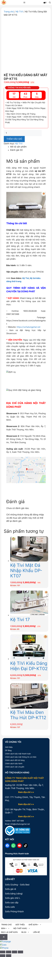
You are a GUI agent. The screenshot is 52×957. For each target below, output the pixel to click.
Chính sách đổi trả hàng (15, 760)
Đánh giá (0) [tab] (16, 150)
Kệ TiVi (19, 11)
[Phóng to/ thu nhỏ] (2, 952)
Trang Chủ (6, 924)
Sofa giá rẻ (10, 889)
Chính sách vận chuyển (14, 767)
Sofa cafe (10, 907)
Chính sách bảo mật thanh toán (18, 754)
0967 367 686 (17, 821)
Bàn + (4, 928)
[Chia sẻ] (14, 952)
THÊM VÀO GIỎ (14, 139)
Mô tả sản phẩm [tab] (18, 146)
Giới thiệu (9, 747)
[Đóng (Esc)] (20, 952)
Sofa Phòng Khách (14, 911)
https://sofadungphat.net (28, 327)
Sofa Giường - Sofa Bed (17, 884)
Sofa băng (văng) (14, 893)
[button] (50, 2)
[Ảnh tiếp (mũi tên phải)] (8, 955)
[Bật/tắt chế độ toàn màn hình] (8, 952)
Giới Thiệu (20, 924)
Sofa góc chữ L (12, 898)
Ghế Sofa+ (33, 924)
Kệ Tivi (25, 278)
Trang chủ (9, 11)
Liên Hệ (36, 932)
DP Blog (8, 750)
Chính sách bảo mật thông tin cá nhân (20, 757)
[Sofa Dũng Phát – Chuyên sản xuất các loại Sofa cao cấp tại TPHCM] (3, 3)
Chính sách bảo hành (13, 763)
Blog (23, 932)
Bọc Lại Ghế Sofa (9, 932)
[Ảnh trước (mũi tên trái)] (2, 955)
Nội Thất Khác (20, 928)
